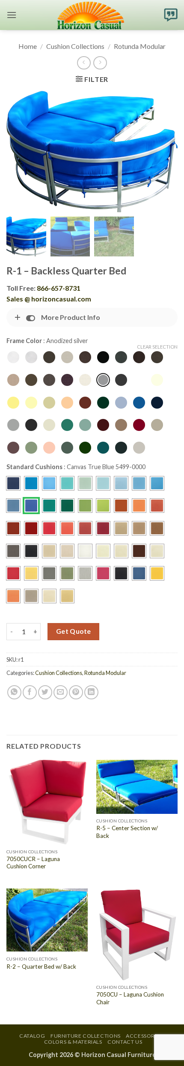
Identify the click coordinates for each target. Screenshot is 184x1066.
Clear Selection (157, 346)
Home (27, 46)
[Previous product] (100, 62)
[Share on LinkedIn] (91, 692)
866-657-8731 (58, 288)
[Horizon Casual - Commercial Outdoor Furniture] (90, 15)
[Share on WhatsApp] (14, 692)
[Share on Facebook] (30, 692)
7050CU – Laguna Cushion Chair (130, 998)
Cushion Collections (75, 46)
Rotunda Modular (140, 46)
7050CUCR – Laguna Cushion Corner (33, 862)
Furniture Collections (85, 1036)
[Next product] (83, 62)
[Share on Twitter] (45, 692)
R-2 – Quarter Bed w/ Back (41, 966)
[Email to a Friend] (60, 692)
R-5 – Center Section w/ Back (127, 832)
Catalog (32, 1036)
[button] (11, 14)
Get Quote (73, 631)
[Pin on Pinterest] (76, 692)
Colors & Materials (73, 1042)
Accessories (144, 1036)
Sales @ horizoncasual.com (48, 299)
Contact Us (124, 1042)
